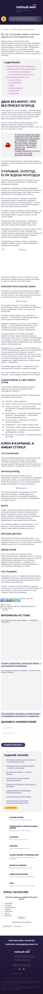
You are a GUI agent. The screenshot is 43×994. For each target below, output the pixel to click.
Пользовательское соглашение (22, 960)
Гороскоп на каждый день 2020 (27, 152)
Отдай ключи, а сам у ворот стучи (20, 74)
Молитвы (13, 846)
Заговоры (13, 837)
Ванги (7, 913)
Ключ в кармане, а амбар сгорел (17, 77)
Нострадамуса (10, 907)
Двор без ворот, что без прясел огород (20, 66)
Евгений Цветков (15, 88)
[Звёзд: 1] (4, 606)
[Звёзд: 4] (25, 606)
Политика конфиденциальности (21, 944)
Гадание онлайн (16, 817)
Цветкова (8, 911)
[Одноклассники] (4, 600)
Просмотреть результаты (21, 922)
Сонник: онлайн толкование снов (24, 855)
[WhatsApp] (13, 600)
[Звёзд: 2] (11, 606)
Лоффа (8, 909)
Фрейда (8, 905)
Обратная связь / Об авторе (21, 940)
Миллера (8, 903)
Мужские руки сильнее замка (19, 72)
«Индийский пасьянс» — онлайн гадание (18, 773)
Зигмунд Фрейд (14, 82)
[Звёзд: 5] (32, 606)
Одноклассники (23, 969)
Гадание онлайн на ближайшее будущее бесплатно (18, 791)
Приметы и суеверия (17, 865)
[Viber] (10, 600)
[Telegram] (19, 600)
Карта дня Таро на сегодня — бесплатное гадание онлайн (17, 802)
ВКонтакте (19, 969)
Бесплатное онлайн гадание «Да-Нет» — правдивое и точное (21, 761)
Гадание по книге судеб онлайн (18, 797)
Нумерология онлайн (18, 874)
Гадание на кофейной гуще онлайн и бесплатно (21, 785)
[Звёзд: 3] (18, 606)
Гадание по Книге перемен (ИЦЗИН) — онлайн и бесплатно (20, 767)
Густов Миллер (14, 80)
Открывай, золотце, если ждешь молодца (21, 69)
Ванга (11, 85)
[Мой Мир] (7, 600)
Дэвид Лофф (13, 90)
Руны (11, 883)
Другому (8, 915)
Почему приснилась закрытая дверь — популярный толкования (21, 664)
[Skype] (16, 600)
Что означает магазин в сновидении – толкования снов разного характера (21, 714)
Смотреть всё (11, 807)
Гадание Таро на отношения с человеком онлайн (18, 779)
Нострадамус (14, 93)
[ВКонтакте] (2, 600)
